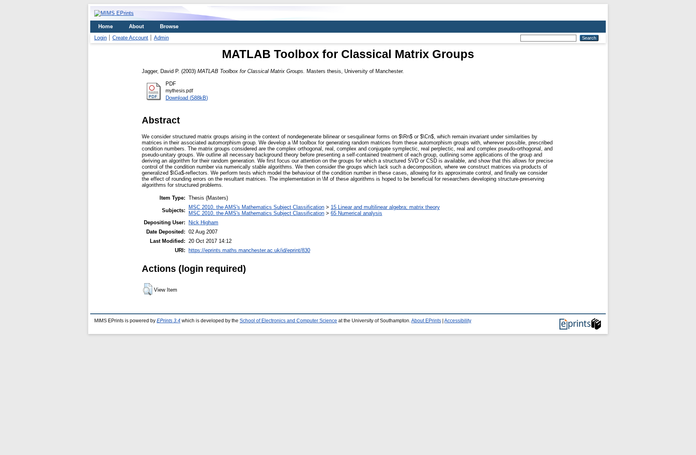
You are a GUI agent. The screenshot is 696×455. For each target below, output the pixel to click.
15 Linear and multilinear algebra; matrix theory (385, 207)
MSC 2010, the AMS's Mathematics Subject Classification (256, 207)
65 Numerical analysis (356, 213)
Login (100, 38)
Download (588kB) (187, 98)
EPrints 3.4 (168, 320)
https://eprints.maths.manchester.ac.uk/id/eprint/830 (249, 250)
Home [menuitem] (105, 26)
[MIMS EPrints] (114, 13)
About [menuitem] (136, 26)
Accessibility (457, 320)
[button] (147, 289)
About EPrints (426, 320)
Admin (161, 38)
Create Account (130, 38)
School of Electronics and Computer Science (288, 320)
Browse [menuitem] (169, 26)
